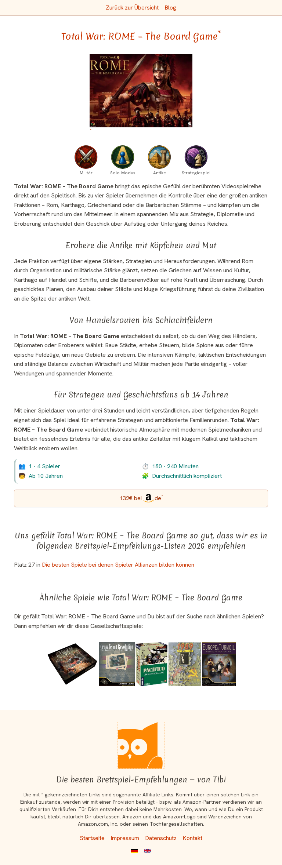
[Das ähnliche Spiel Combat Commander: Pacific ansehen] (151, 664)
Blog (170, 7)
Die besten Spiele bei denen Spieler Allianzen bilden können (118, 564)
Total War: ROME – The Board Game (141, 36)
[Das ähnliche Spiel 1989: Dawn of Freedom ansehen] (184, 664)
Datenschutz (161, 838)
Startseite (92, 838)
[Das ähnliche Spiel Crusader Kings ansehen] (72, 664)
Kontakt (192, 838)
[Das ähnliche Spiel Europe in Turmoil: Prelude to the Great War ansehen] (219, 664)
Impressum (125, 838)
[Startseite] (141, 745)
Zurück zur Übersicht (132, 7)
